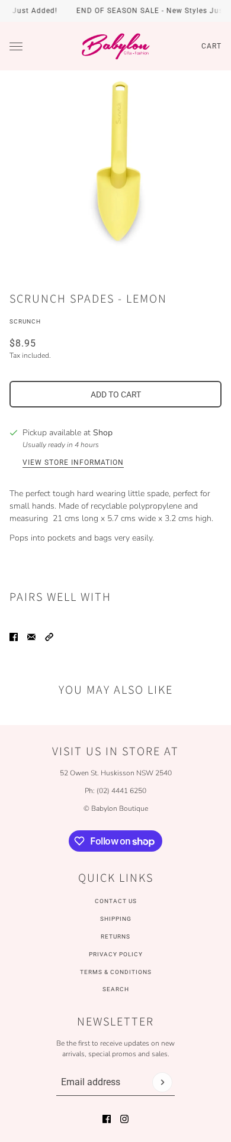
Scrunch (25, 321)
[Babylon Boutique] (115, 46)
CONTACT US (116, 901)
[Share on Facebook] (13, 636)
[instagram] (124, 1118)
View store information (73, 463)
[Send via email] (31, 636)
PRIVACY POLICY (116, 954)
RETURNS (115, 936)
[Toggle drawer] (16, 46)
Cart (211, 46)
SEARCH (115, 989)
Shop (103, 432)
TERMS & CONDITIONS (116, 972)
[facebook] (106, 1118)
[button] (49, 636)
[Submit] (162, 1082)
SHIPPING (115, 918)
